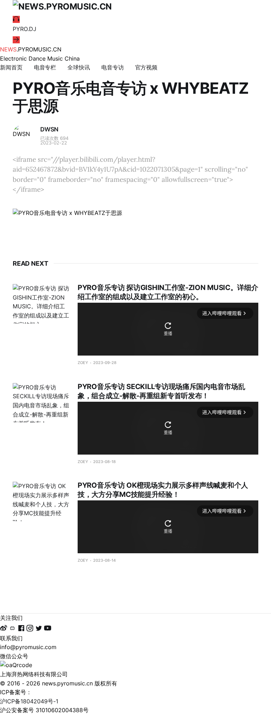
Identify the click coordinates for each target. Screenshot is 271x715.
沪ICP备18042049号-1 (29, 701)
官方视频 (146, 67)
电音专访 (112, 67)
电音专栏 (45, 67)
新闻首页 (11, 67)
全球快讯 (78, 67)
